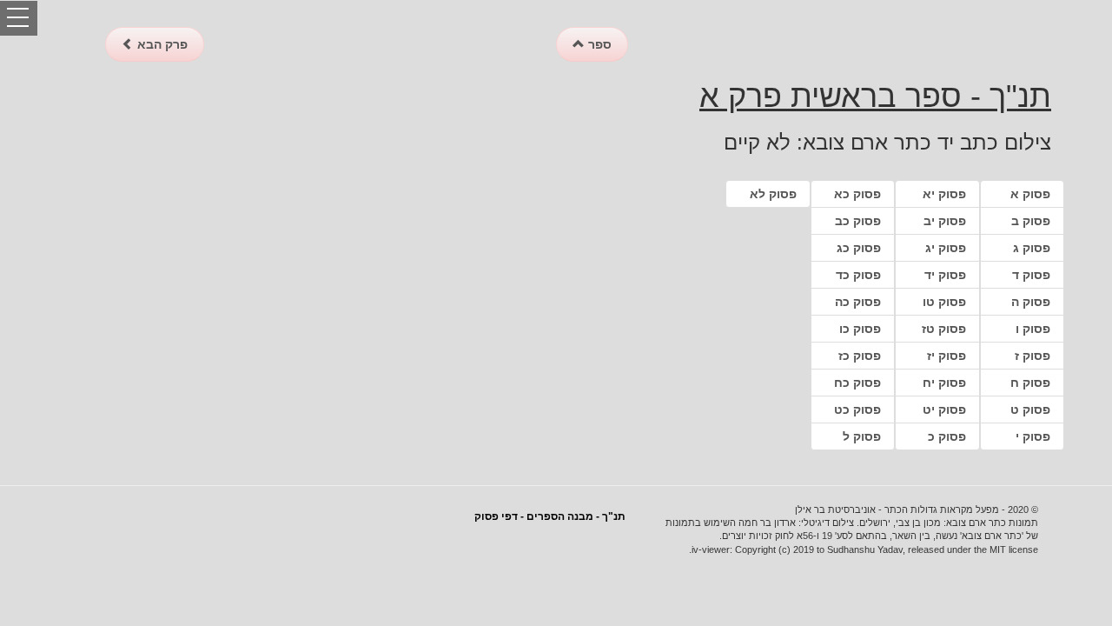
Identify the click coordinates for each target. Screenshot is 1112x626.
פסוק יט (944, 409)
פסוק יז (946, 356)
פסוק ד (1031, 275)
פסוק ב (1030, 221)
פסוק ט (1030, 409)
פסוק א (1030, 194)
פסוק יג (945, 248)
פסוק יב (944, 221)
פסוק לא (773, 194)
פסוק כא (857, 194)
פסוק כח (857, 383)
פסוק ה (1030, 302)
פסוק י (1033, 436)
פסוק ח (1030, 383)
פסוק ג (1031, 248)
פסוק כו (860, 329)
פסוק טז (944, 329)
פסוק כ (947, 436)
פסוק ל (862, 436)
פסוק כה (858, 302)
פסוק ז (1032, 356)
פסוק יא (944, 194)
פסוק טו (944, 302)
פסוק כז (859, 356)
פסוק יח (944, 383)
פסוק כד (858, 275)
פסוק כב (858, 221)
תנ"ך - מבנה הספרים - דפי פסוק (550, 516)
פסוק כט (857, 409)
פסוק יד (945, 275)
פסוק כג (859, 248)
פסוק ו (1033, 329)
